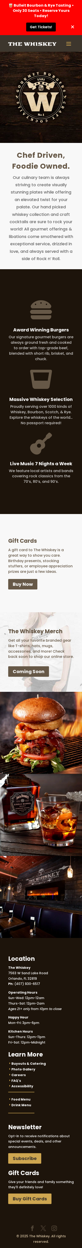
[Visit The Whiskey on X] (43, 1229)
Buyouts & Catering (28, 1063)
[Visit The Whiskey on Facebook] (32, 1229)
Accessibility (22, 1086)
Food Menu (21, 1099)
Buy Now (23, 584)
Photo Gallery (23, 1069)
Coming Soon (28, 671)
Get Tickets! (41, 27)
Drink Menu (21, 1105)
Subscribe (25, 1158)
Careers (18, 1075)
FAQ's (16, 1080)
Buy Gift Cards (30, 1199)
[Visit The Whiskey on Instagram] (54, 1229)
